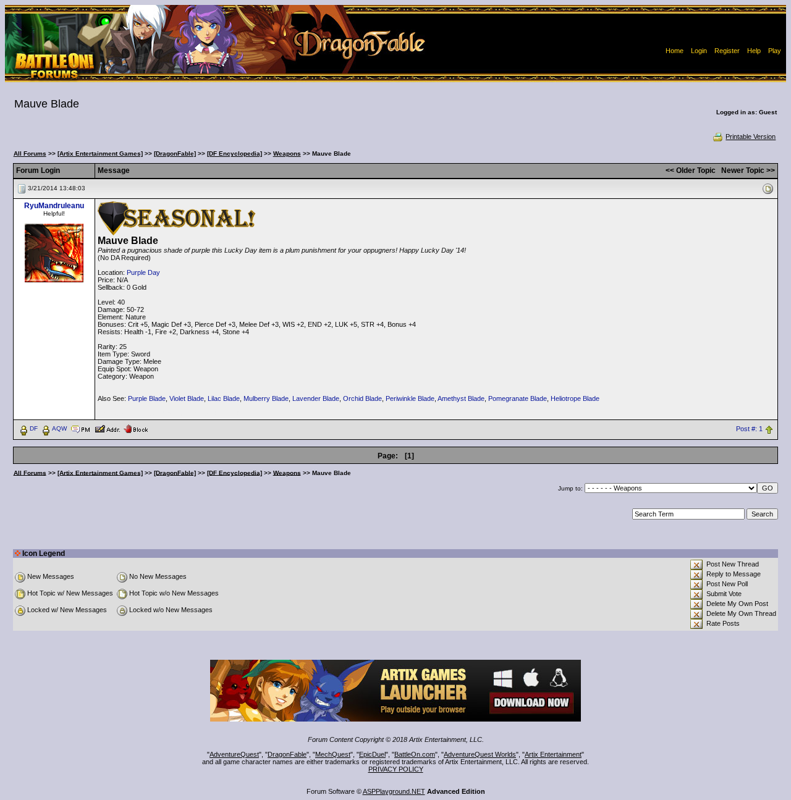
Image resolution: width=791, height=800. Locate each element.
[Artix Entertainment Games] (100, 153)
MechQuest (332, 754)
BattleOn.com (414, 754)
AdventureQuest (234, 754)
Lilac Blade (224, 398)
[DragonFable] (175, 153)
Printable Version (750, 136)
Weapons (287, 153)
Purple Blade (147, 398)
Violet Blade (186, 398)
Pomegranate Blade (517, 398)
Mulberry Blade (266, 398)
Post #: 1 (749, 428)
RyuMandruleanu (54, 205)
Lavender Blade (315, 398)
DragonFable (287, 754)
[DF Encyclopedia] (234, 153)
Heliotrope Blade (575, 398)
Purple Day (143, 272)
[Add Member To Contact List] (107, 428)
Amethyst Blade (461, 398)
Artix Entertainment (553, 754)
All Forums (30, 153)
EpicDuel (372, 754)
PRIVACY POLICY (395, 769)
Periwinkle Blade (410, 398)
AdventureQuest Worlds (480, 754)
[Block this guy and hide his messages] (135, 428)
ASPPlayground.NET (394, 791)
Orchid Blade (362, 398)
